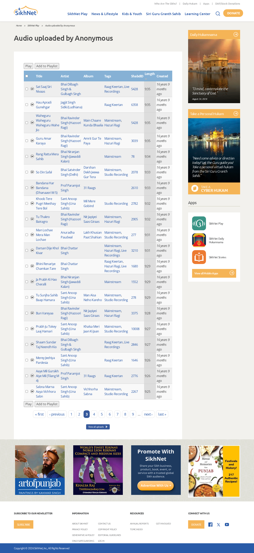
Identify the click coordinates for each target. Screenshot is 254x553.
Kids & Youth (132, 14)
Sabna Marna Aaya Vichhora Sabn (46, 391)
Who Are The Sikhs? (165, 3)
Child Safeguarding (83, 540)
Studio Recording (116, 174)
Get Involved (163, 523)
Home (18, 25)
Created (162, 76)
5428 (134, 89)
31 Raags (90, 188)
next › (148, 414)
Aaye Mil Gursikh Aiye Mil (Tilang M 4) (47, 376)
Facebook (210, 524)
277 (133, 235)
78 (133, 156)
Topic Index (136, 529)
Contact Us (104, 523)
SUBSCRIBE (23, 524)
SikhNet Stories (217, 257)
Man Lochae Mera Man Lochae (44, 235)
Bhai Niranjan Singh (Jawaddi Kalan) (70, 156)
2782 (134, 203)
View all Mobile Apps (206, 273)
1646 (134, 360)
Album (88, 76)
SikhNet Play (77, 14)
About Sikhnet (80, 523)
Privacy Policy (80, 529)
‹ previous (56, 414)
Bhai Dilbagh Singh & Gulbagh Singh (71, 89)
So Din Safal (44, 172)
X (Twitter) (218, 525)
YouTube (227, 524)
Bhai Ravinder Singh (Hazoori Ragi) (71, 123)
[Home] (26, 14)
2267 (134, 391)
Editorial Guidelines (109, 534)
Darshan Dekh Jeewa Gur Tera (91, 172)
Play (28, 66)
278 (133, 297)
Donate (233, 13)
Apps (206, 3)
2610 (134, 188)
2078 (134, 172)
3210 (134, 250)
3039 (134, 141)
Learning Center (197, 14)
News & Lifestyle (104, 14)
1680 (134, 266)
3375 (134, 313)
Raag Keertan (113, 86)
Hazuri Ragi (112, 125)
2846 (134, 344)
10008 (135, 329)
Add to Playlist (47, 66)
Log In (101, 540)
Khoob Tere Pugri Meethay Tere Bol (46, 203)
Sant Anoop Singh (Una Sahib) (69, 203)
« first (39, 414)
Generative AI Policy (83, 534)
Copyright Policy (107, 529)
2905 (134, 219)
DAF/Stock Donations (227, 3)
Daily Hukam (190, 3)
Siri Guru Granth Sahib (163, 14)
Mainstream (112, 120)
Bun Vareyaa (44, 313)
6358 (134, 105)
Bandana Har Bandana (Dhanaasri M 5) (47, 188)
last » (162, 414)
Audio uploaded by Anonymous (60, 25)
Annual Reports (139, 523)
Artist (65, 76)
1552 (134, 282)
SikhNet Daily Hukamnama (216, 240)
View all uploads (96, 426)
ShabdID (137, 76)
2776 (134, 376)
